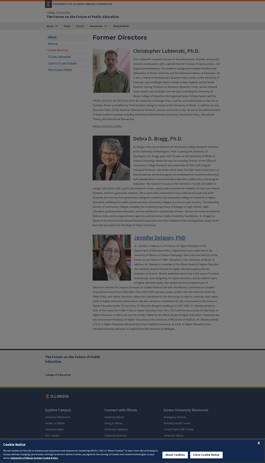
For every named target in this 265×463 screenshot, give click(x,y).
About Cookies (175, 455)
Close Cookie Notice (206, 455)
